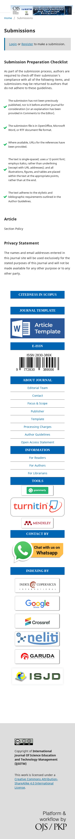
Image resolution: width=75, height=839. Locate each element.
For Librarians (37, 473)
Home (8, 18)
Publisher (37, 411)
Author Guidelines (37, 434)
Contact (37, 396)
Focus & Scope (38, 403)
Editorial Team (38, 388)
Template (37, 419)
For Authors (37, 465)
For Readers (37, 458)
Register (27, 44)
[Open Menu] (4, 8)
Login (13, 44)
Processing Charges (37, 427)
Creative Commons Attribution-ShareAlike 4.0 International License (36, 783)
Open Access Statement (37, 442)
